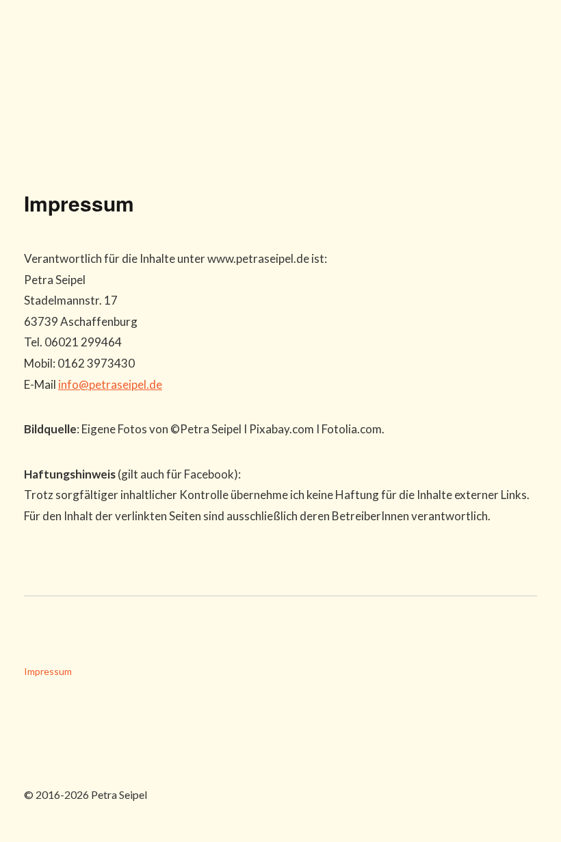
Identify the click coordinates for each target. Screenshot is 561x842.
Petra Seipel (85, 85)
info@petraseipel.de (110, 384)
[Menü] (523, 37)
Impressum (48, 671)
